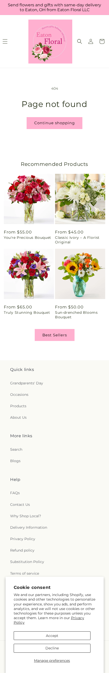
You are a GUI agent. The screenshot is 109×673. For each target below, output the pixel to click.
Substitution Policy (27, 561)
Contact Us (20, 504)
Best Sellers (54, 335)
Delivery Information (28, 527)
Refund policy (22, 550)
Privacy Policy (22, 539)
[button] (79, 41)
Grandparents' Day (26, 383)
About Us (18, 417)
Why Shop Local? (25, 516)
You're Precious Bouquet (27, 237)
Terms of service (24, 573)
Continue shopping (54, 122)
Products (18, 406)
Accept (52, 635)
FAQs (15, 493)
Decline (52, 648)
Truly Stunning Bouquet (27, 312)
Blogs (15, 461)
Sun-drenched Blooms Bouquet (76, 314)
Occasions (19, 394)
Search (16, 449)
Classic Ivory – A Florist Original (77, 239)
